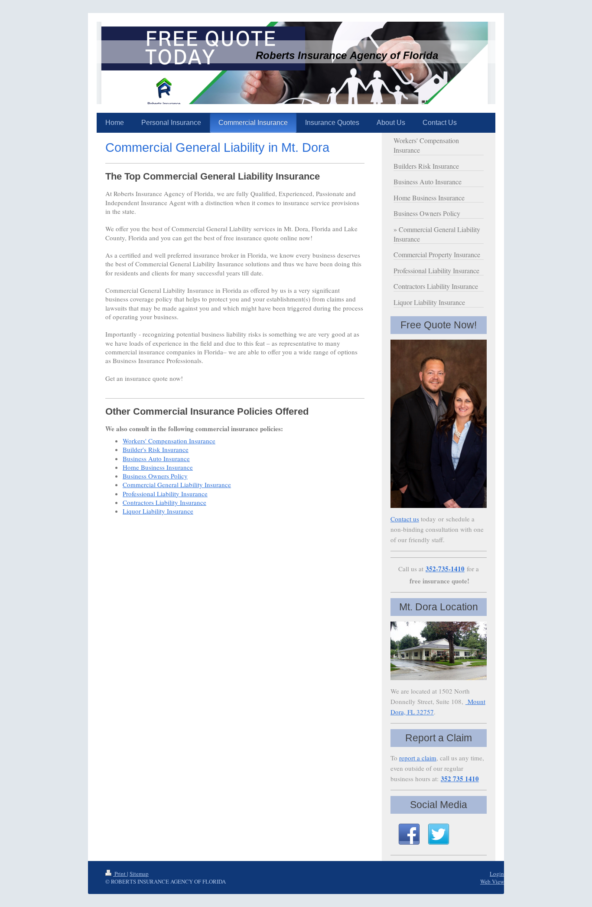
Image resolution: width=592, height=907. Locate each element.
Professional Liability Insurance (165, 493)
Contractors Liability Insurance (164, 502)
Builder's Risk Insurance (156, 449)
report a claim (417, 757)
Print (120, 874)
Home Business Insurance (158, 467)
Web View (492, 881)
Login (497, 874)
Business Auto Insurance (156, 458)
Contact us (404, 518)
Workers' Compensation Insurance (169, 440)
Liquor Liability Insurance (158, 511)
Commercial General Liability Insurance (177, 484)
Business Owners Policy (155, 476)
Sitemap (139, 874)
